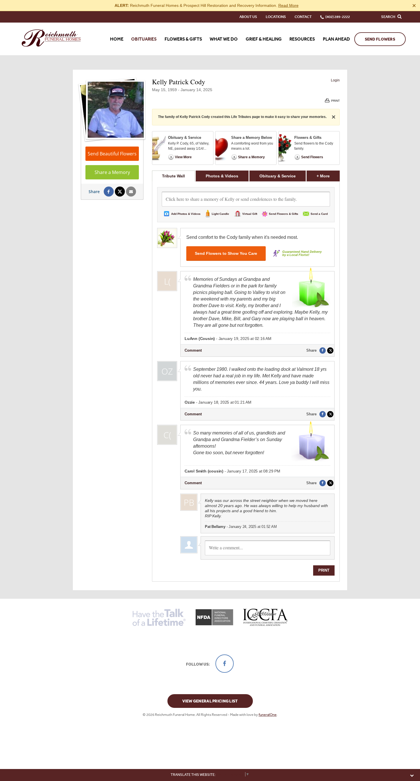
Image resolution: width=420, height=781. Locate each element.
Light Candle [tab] (220, 213)
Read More (288, 5)
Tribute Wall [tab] (173, 176)
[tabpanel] (246, 381)
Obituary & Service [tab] (277, 176)
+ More (328, 175)
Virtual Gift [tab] (249, 213)
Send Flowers (380, 39)
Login (335, 80)
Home (116, 39)
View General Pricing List (210, 701)
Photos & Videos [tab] (222, 176)
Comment (193, 350)
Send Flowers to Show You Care (226, 253)
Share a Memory (112, 172)
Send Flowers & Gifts (283, 213)
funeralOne (268, 714)
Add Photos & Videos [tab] (186, 213)
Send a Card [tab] (319, 213)
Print (323, 570)
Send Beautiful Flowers (112, 154)
